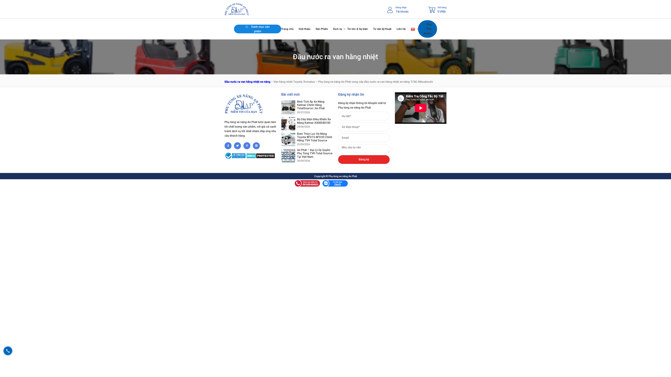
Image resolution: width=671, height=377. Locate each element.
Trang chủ (287, 29)
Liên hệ (401, 29)
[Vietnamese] (413, 29)
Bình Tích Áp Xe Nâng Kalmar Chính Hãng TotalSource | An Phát (311, 105)
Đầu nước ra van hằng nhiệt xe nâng (247, 81)
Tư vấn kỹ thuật (382, 29)
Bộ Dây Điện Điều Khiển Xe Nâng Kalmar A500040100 (314, 121)
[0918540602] (7, 350)
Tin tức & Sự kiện (357, 29)
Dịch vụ (337, 29)
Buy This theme (428, 29)
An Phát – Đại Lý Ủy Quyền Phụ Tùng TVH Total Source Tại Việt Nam (314, 153)
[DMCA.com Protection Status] (260, 154)
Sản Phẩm (322, 29)
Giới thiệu (304, 29)
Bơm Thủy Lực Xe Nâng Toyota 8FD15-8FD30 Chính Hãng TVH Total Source (314, 137)
